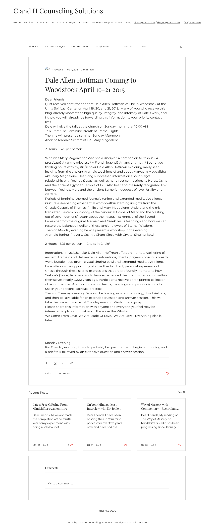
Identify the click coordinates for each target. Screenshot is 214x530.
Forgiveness (102, 46)
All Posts (33, 46)
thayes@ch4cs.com (168, 22)
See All (182, 392)
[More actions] (167, 70)
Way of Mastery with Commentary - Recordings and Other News (159, 406)
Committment (80, 46)
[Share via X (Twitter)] (55, 363)
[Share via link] (71, 363)
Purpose (129, 46)
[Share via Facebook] (46, 363)
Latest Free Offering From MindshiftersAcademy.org (50, 406)
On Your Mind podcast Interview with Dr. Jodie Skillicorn (103, 406)
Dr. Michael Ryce (55, 46)
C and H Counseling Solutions (58, 10)
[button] (181, 46)
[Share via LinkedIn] (63, 363)
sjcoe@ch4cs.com (144, 22)
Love (143, 46)
